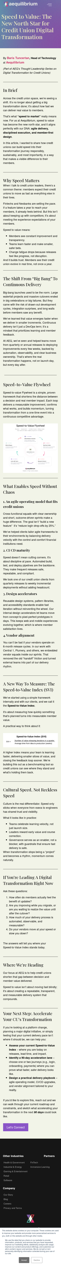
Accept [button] (24, 1260)
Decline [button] (37, 1260)
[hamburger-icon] (49, 4)
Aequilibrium (15, 62)
